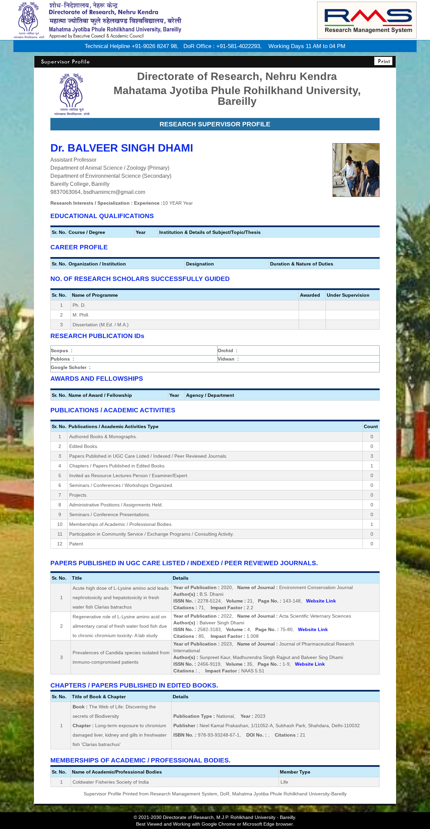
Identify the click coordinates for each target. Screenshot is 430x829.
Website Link (321, 601)
